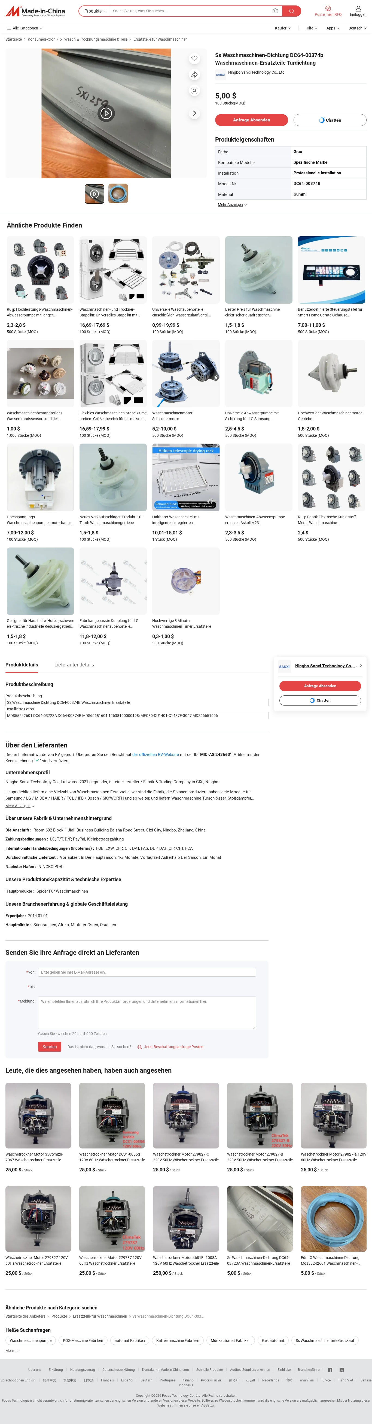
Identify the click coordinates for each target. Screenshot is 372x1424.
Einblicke (284, 1369)
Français (107, 1380)
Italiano (188, 1380)
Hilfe (309, 28)
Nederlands (270, 1380)
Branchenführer (309, 1369)
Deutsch (147, 1380)
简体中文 (49, 1380)
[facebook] (330, 1369)
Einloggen (358, 14)
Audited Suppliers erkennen (250, 1369)
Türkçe (326, 1380)
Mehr (10, 1350)
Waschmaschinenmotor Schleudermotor (172, 415)
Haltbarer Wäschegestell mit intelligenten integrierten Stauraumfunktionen (176, 520)
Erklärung (56, 1369)
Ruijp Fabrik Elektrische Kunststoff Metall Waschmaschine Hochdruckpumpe (327, 520)
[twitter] (342, 1369)
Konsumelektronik (43, 39)
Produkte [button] (93, 11)
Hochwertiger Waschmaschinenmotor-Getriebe (330, 415)
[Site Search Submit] (291, 11)
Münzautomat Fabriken (231, 1340)
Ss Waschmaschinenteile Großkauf (325, 1340)
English (30, 1380)
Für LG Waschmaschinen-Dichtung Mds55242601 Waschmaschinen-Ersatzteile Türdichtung (330, 1263)
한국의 (234, 1380)
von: (31, 972)
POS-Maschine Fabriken (83, 1340)
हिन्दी (289, 1380)
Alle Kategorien (25, 28)
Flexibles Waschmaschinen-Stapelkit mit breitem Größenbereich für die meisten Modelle (113, 416)
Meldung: (27, 1001)
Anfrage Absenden (251, 119)
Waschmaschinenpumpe (30, 1340)
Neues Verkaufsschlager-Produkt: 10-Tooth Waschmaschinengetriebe (111, 519)
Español (127, 1380)
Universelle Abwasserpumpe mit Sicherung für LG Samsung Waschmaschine (252, 416)
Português (167, 1380)
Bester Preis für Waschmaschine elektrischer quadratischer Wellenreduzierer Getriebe (252, 313)
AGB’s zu (207, 1405)
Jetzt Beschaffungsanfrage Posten (170, 1046)
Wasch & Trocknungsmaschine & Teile (95, 39)
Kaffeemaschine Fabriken (177, 1340)
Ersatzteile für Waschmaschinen (160, 39)
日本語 (89, 1380)
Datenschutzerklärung (118, 1369)
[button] (275, 10)
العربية (250, 1380)
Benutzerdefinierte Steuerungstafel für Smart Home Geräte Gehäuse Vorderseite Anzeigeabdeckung (330, 313)
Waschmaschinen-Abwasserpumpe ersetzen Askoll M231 (255, 519)
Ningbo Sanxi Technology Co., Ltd (256, 72)
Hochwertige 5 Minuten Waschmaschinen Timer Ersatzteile (181, 623)
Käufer (280, 28)
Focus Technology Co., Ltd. (181, 1395)
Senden (49, 1047)
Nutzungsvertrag (82, 1369)
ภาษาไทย (307, 1380)
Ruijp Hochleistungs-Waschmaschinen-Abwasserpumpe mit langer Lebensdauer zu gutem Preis (39, 313)
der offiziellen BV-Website (155, 754)
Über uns (34, 1369)
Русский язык (211, 1380)
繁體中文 (70, 1380)
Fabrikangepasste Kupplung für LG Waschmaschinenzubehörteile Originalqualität (109, 624)
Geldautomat (273, 1340)
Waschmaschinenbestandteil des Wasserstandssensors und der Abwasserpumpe (34, 416)
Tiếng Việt (345, 1380)
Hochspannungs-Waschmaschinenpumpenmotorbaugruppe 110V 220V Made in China (40, 520)
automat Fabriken (130, 1340)
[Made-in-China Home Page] (35, 11)
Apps (331, 28)
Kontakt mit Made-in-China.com (165, 1369)
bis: (32, 986)
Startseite (13, 39)
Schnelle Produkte (209, 1369)
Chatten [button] (333, 120)
